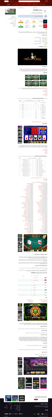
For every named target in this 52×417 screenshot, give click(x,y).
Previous (47, 383)
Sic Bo (42, 193)
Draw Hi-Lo (43, 225)
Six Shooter (42, 230)
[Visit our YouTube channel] (47, 410)
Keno (42, 197)
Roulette (42, 192)
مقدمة (15, 20)
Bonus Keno (40, 205)
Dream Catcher (25, 206)
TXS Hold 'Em (27, 185)
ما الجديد (11, 408)
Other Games (41, 196)
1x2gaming (32, 68)
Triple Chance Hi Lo (27, 225)
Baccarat (42, 183)
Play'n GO (32, 69)
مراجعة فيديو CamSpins (13, 23)
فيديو (6, 405)
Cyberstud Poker (41, 186)
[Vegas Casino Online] (8, 398)
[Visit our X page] (45, 410)
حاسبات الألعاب (18, 406)
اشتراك (6, 1)
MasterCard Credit (35, 280)
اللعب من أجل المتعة (17, 408)
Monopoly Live (26, 214)
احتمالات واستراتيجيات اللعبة (17, 405)
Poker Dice (27, 192)
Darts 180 (28, 195)
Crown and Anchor (40, 185)
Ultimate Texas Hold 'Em (24, 203)
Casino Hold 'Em (39, 203)
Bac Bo (27, 219)
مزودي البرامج (14, 24)
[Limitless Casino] (22, 398)
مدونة (6, 406)
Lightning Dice (26, 213)
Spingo (42, 194)
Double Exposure (27, 229)
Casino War (43, 226)
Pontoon (40, 213)
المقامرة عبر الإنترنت (17, 409)
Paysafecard (34, 287)
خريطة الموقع (5, 407)
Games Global (36, 69)
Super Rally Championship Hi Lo (25, 196)
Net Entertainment (25, 68)
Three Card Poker (42, 217)
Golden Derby (40, 204)
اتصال (11, 406)
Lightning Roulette (25, 216)
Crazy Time (26, 218)
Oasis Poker (40, 206)
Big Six (29, 226)
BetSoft (30, 68)
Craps (42, 184)
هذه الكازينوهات (35, 13)
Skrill (33, 282)
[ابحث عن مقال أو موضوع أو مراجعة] (19, 1)
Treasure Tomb (27, 193)
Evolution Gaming (36, 68)
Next (17, 383)
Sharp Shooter (42, 229)
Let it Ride (43, 218)
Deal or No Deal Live (25, 215)
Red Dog (42, 191)
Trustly (34, 292)
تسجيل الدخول (10, 1)
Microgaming (21, 68)
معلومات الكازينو (14, 21)
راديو (11, 409)
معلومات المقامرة (18, 407)
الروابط (11, 407)
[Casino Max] (15, 398)
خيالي (6, 408)
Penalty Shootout (27, 197)
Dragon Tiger (26, 205)
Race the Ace (27, 194)
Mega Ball (26, 217)
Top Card (26, 208)
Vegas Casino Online (41, 21)
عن (11, 405)
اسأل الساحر (18, 410)
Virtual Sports (27, 191)
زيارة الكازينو (21, 22)
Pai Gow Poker (43, 215)
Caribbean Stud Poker (39, 202)
